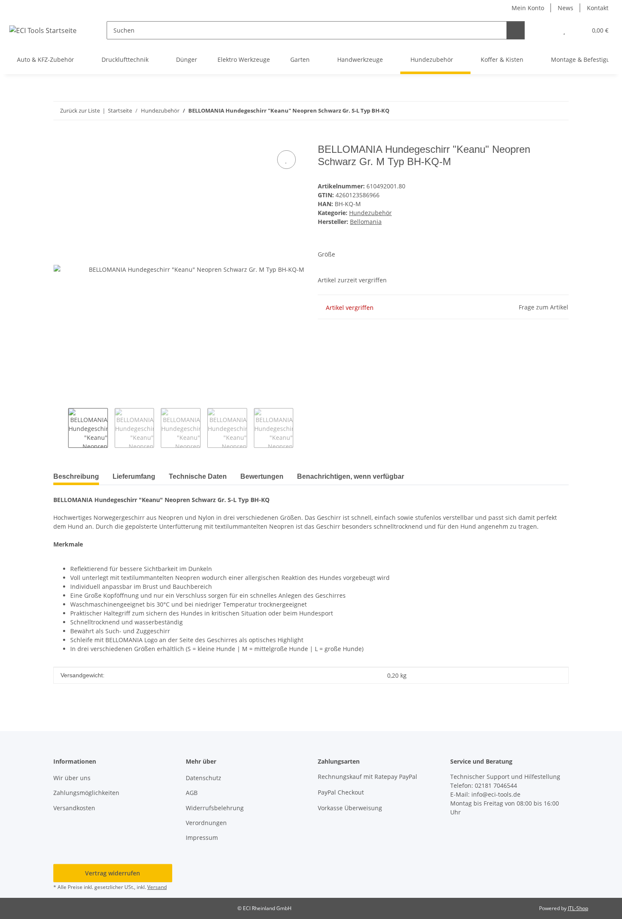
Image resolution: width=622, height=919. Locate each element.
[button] (547, 30)
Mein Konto (528, 8)
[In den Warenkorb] (60, 139)
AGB (192, 793)
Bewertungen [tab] (261, 476)
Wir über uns (72, 778)
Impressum (202, 837)
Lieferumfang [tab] (134, 476)
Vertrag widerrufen (112, 873)
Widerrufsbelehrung (215, 808)
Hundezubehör (370, 213)
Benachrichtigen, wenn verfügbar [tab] (350, 476)
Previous (60, 428)
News (565, 8)
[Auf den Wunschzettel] (286, 159)
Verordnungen (206, 823)
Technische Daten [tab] (198, 476)
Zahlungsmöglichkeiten (86, 793)
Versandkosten (74, 808)
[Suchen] (515, 30)
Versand (157, 887)
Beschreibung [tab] (76, 476)
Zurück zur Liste (80, 110)
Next (300, 428)
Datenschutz (203, 778)
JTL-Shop (578, 908)
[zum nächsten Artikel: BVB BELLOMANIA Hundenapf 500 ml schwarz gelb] (559, 111)
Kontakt (597, 8)
